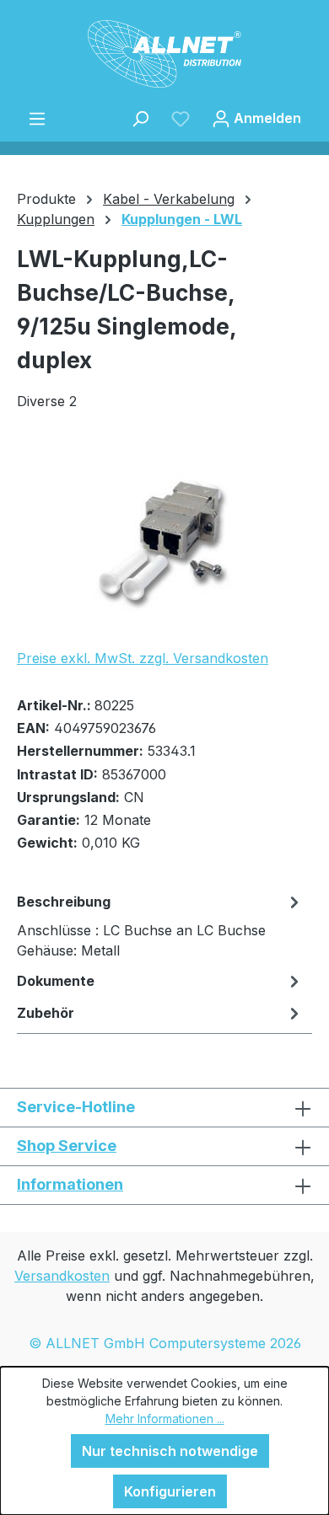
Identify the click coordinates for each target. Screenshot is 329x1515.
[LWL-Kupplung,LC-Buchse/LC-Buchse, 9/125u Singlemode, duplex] (164, 539)
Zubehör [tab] (45, 1012)
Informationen (70, 1184)
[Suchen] (140, 118)
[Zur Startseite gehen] (164, 54)
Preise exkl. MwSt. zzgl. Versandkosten (142, 658)
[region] (164, 539)
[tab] (160, 925)
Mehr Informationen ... (164, 1418)
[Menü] (37, 118)
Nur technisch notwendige (170, 1451)
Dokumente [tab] (55, 980)
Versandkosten (62, 1275)
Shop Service (66, 1145)
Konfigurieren (170, 1491)
